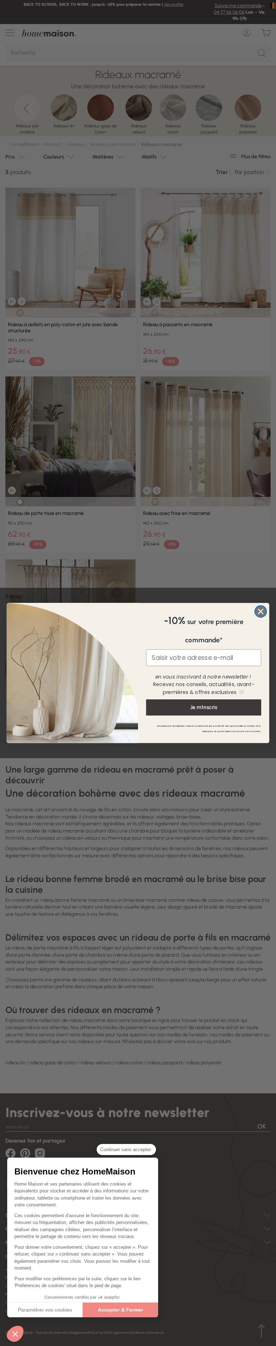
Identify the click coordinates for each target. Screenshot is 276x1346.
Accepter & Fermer (120, 1310)
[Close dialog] (261, 612)
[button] (15, 1333)
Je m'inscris (203, 707)
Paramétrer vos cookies (45, 1310)
